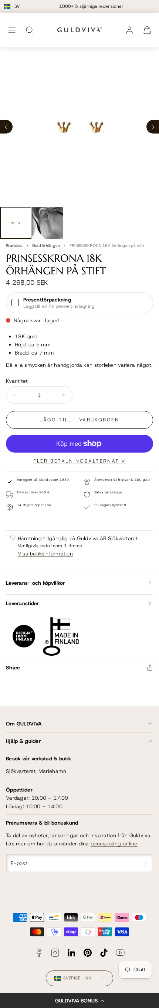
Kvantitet (17, 381)
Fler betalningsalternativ (79, 461)
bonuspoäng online (114, 843)
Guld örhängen (46, 245)
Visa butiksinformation (45, 553)
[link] (129, 30)
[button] (79, 1000)
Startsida (14, 245)
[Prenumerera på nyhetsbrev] (146, 863)
